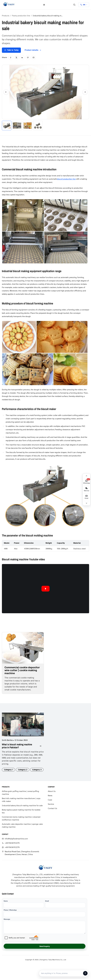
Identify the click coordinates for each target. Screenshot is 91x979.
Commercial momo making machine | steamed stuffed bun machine (17, 920)
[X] (16, 85)
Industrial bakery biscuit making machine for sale (20, 906)
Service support (50, 968)
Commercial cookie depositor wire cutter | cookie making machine (12, 699)
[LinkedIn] (22, 85)
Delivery (70, 964)
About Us (6, 941)
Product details (58, 964)
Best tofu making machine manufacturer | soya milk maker (19, 899)
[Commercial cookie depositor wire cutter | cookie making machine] (10, 680)
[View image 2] (17, 122)
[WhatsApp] (27, 85)
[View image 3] (27, 122)
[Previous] (6, 104)
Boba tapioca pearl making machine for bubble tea (18, 913)
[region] (20, 611)
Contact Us (6, 958)
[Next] (35, 104)
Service (5, 953)
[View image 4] (38, 122)
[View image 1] (6, 122)
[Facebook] (10, 85)
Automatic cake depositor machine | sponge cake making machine (20, 927)
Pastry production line (21, 16)
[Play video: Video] (20, 645)
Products (5, 16)
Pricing (47, 964)
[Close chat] (88, 5)
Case (4, 949)
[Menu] (19, 4)
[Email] (33, 85)
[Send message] (86, 974)
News (4, 945)
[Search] (24, 4)
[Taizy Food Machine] (9, 4)
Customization (82, 964)
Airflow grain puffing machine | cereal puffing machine (20, 892)
